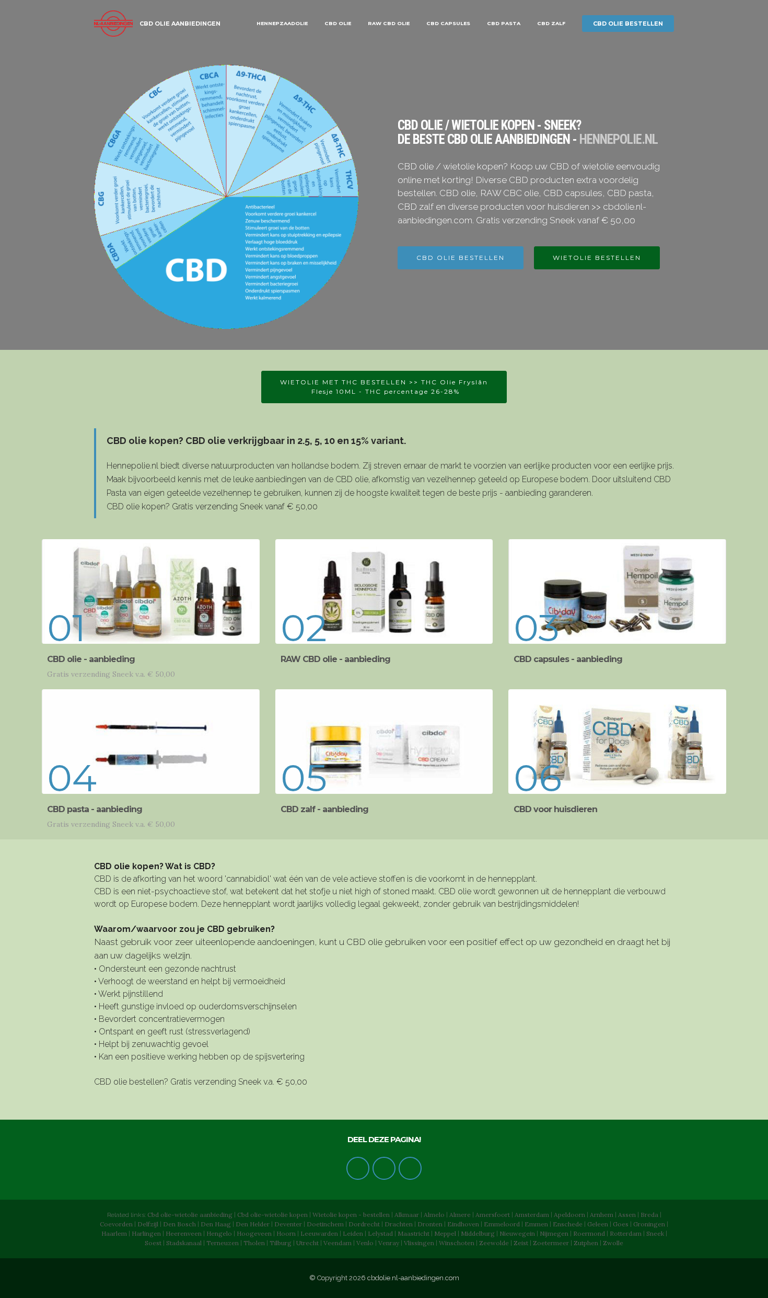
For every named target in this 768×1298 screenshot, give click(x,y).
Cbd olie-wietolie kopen (272, 1215)
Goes (621, 1224)
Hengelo (219, 1233)
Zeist (521, 1243)
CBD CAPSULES (448, 23)
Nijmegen (554, 1233)
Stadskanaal (184, 1243)
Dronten (430, 1224)
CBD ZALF (551, 23)
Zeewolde (494, 1243)
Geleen (597, 1224)
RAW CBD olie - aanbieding (335, 659)
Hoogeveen (254, 1233)
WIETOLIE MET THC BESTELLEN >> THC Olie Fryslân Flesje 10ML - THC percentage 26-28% (384, 386)
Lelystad (380, 1233)
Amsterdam (532, 1215)
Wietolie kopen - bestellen (351, 1215)
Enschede (568, 1224)
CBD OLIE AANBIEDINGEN (179, 23)
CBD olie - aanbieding (91, 659)
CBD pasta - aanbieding (94, 809)
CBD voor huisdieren (555, 809)
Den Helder (253, 1224)
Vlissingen (419, 1243)
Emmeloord (502, 1224)
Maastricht (413, 1233)
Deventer (288, 1224)
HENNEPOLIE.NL (618, 139)
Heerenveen (184, 1233)
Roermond (589, 1233)
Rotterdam (626, 1233)
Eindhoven (463, 1224)
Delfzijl (147, 1224)
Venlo (365, 1243)
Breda (649, 1215)
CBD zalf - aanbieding (324, 809)
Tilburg (281, 1243)
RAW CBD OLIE (389, 23)
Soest (153, 1243)
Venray (388, 1243)
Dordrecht (364, 1224)
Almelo (434, 1215)
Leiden (353, 1233)
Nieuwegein (517, 1233)
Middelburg (478, 1233)
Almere (460, 1215)
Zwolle (613, 1243)
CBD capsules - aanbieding (568, 659)
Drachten (399, 1224)
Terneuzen (222, 1243)
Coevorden (116, 1224)
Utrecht (307, 1243)
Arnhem (601, 1215)
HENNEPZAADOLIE (282, 23)
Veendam (337, 1243)
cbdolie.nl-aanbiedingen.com (413, 1278)
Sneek (655, 1233)
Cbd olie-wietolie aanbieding (189, 1215)
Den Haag (216, 1224)
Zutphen (586, 1243)
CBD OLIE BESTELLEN (628, 23)
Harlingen (146, 1233)
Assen (627, 1215)
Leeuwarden (319, 1233)
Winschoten (456, 1243)
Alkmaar (406, 1215)
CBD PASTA (503, 23)
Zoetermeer (551, 1243)
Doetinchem (325, 1224)
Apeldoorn (569, 1215)
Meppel (445, 1233)
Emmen (536, 1224)
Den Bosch (179, 1224)
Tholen (254, 1243)
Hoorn (286, 1233)
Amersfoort (492, 1215)
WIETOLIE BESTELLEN (597, 257)
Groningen (649, 1224)
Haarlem (114, 1233)
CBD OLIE (337, 23)
